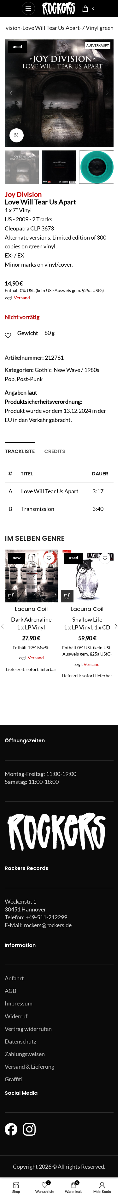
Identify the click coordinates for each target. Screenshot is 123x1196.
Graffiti (14, 1079)
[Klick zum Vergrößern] (16, 135)
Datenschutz (20, 1041)
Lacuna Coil (31, 609)
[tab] (20, 450)
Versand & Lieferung (29, 1066)
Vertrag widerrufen (28, 1028)
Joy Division (23, 194)
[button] (11, 92)
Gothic (43, 369)
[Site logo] (58, 7)
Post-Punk (30, 378)
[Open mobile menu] (28, 8)
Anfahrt (14, 978)
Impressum (18, 1003)
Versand (22, 297)
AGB (10, 990)
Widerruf (16, 1016)
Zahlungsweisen (25, 1053)
